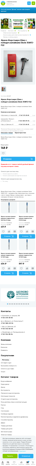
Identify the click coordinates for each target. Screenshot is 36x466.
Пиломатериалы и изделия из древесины (14, 417)
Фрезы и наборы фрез (10, 37)
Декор (3, 387)
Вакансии (4, 347)
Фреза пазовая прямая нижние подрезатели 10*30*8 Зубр (26, 255)
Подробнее (22, 451)
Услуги (3, 372)
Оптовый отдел (6, 363)
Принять (10, 456)
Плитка (3, 405)
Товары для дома (6, 429)
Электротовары (6, 434)
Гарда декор (5, 384)
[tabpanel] (18, 294)
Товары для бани (6, 426)
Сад (2, 408)
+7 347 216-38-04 (7, 334)
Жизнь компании (6, 344)
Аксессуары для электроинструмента (16, 35)
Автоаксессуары (6, 432)
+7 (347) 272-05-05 (12, 1)
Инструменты (22, 31)
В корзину (7, 159)
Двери (3, 423)
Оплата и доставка (7, 369)
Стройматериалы (7, 420)
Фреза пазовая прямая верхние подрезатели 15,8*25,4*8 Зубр (8, 218)
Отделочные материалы (9, 399)
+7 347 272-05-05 (24, 124)
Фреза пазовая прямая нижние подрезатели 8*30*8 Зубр (26, 218)
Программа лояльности (9, 366)
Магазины (5, 360)
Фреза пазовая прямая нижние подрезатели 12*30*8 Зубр (8, 255)
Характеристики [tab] (20, 133)
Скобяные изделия (7, 414)
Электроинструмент (10, 33)
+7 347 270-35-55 (24, 115)
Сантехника (5, 411)
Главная (3, 31)
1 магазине (6, 222)
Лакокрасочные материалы (10, 393)
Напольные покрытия (8, 396)
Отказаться (26, 456)
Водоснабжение (6, 381)
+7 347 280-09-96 (23, 121)
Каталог (11, 31)
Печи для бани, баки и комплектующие (14, 402)
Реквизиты (4, 350)
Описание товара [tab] (7, 133)
